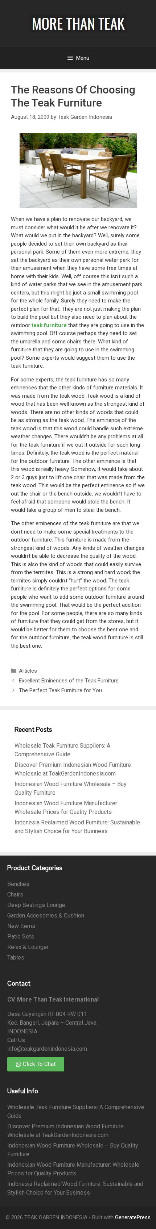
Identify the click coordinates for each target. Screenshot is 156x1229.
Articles (28, 671)
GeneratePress (133, 1217)
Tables (15, 957)
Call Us (16, 1040)
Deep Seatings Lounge (36, 905)
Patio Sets (20, 936)
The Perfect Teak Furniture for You (60, 690)
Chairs (15, 894)
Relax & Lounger (28, 947)
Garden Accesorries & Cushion (45, 915)
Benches (18, 884)
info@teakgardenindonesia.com (47, 1048)
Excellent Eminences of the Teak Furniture (69, 680)
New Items (21, 926)
